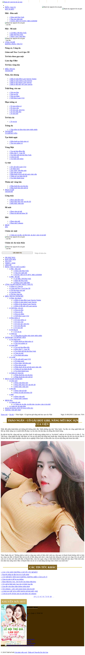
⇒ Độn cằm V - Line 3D (21, 349)
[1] (34, 596)
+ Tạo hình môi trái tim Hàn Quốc (20, 155)
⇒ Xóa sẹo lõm (18, 310)
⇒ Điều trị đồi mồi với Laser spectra (25, 306)
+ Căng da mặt (14, 157)
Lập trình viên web (21, 652)
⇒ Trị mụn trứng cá (19, 320)
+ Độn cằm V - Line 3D (17, 153)
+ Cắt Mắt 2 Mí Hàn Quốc (18, 33)
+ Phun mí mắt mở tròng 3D (18, 213)
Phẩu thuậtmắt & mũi (10, 8)
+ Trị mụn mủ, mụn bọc (17, 110)
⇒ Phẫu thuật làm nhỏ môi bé (23, 377)
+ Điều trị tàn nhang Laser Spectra (20, 82)
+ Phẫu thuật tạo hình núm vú (19, 141)
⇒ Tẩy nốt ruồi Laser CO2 (22, 359)
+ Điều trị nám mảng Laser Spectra (20, 81)
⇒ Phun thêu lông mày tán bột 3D (24, 385)
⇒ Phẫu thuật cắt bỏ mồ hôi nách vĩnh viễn (27, 367)
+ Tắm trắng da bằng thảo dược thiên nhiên (23, 129)
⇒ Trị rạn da (17, 332)
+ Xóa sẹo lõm (14, 92)
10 (50, 596)
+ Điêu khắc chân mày (16, 203)
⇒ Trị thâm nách (18, 361)
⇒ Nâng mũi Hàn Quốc (21, 271)
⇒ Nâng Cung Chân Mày (21, 282)
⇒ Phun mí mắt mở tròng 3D (22, 392)
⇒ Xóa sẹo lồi (17, 312)
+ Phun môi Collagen (16, 223)
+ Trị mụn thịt (13, 113)
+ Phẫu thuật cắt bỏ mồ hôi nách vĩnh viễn (23, 174)
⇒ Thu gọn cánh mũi (20, 273)
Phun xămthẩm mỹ (9, 190)
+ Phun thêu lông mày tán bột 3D (20, 201)
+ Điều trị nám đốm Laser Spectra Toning (22, 79)
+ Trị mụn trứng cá (15, 106)
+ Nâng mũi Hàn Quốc (16, 17)
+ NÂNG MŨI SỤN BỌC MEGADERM (23, 21)
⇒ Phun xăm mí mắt (20, 390)
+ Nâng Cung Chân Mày (17, 36)
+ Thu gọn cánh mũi (15, 19)
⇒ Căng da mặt (18, 353)
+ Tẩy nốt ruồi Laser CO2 (17, 167)
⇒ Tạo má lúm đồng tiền (21, 347)
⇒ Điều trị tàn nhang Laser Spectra (24, 304)
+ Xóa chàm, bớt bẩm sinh (17, 170)
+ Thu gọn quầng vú (16, 143)
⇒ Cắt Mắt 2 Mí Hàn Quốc (22, 279)
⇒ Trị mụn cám (18, 322)
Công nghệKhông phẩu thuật (13, 43)
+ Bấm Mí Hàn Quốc (16, 34)
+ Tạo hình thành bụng (16, 178)
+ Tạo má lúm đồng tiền (17, 151)
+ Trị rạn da (13, 121)
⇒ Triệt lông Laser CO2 (21, 316)
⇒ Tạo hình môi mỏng (20, 355)
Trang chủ (4, 414)
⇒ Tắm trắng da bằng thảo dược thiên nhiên (27, 335)
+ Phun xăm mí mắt (15, 211)
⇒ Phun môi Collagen (20, 398)
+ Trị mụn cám (14, 108)
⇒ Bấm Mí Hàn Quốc (20, 280)
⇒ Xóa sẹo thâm (18, 314)
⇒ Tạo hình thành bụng (21, 371)
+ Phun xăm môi (14, 221)
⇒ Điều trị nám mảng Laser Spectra (25, 302)
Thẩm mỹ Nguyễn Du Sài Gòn (38, 652)
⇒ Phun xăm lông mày (20, 383)
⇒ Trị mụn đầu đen (19, 326)
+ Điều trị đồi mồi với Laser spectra (20, 84)
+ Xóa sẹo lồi (13, 94)
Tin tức (11, 414)
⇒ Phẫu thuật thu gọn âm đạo (23, 375)
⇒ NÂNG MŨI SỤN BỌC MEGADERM (27, 275)
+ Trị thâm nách (14, 169)
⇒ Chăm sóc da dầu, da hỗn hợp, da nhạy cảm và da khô (31, 404)
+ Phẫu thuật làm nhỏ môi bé (18, 188)
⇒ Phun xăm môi (19, 396)
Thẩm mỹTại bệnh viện (11, 132)
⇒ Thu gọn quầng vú (20, 343)
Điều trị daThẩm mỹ (10, 70)
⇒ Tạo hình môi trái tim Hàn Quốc (24, 351)
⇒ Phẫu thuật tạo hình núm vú (23, 341)
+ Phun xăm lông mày (16, 200)
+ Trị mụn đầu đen (15, 112)
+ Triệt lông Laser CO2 (16, 98)
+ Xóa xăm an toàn (15, 172)
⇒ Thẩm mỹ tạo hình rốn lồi (22, 369)
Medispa (7, 226)
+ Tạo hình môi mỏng (16, 159)
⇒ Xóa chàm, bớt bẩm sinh (22, 363)
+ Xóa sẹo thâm (14, 96)
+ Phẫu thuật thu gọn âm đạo (18, 186)
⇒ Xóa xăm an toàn (19, 365)
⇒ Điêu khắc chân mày (21, 387)
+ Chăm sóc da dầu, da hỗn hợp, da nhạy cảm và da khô (27, 235)
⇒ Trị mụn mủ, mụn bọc (21, 324)
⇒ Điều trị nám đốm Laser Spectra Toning (27, 300)
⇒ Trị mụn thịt (18, 328)
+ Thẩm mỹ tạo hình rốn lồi (18, 176)
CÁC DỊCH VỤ (17, 253)
